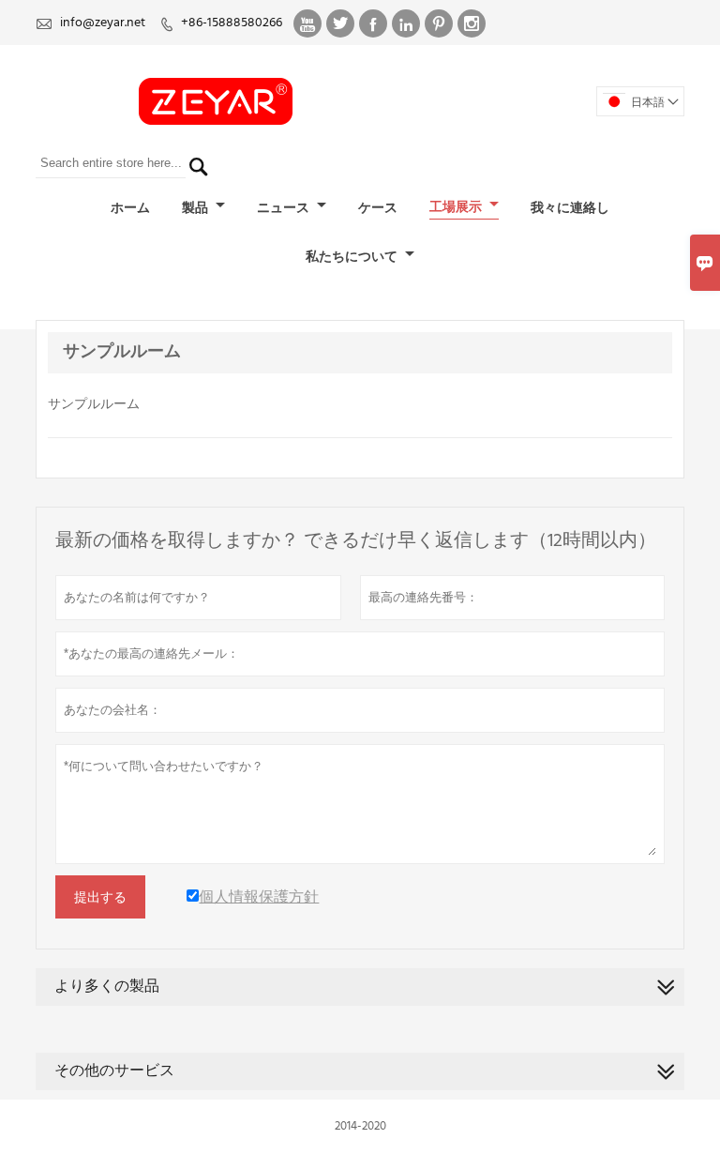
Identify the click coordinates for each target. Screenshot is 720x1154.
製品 (196, 209)
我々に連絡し (570, 209)
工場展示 (457, 208)
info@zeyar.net (102, 23)
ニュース (284, 209)
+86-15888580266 (231, 23)
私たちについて (353, 257)
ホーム (130, 209)
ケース (378, 209)
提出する (100, 896)
